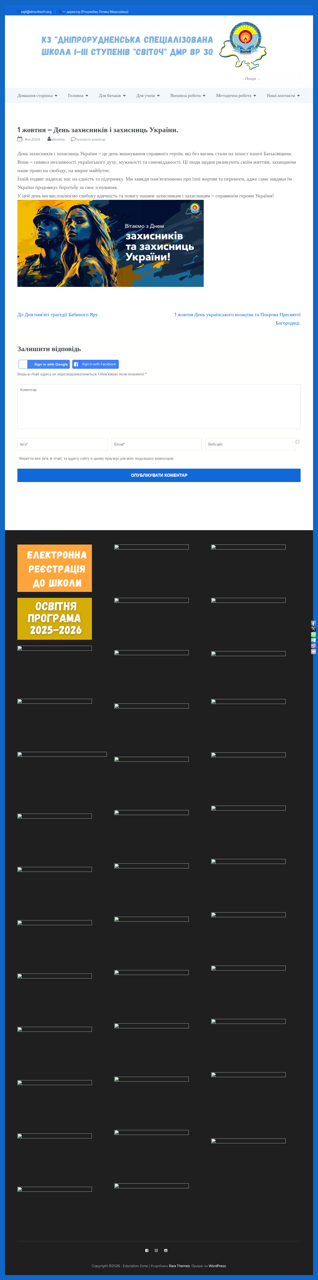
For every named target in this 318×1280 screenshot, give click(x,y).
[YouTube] (165, 1250)
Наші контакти (281, 95)
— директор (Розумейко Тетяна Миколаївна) (95, 12)
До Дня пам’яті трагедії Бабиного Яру (57, 314)
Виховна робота (185, 95)
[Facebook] (146, 1250)
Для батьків (110, 95)
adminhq (58, 139)
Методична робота (233, 95)
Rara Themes (179, 1266)
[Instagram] (156, 1250)
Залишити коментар (90, 139)
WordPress (217, 1266)
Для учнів (145, 95)
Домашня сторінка (35, 95)
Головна (75, 95)
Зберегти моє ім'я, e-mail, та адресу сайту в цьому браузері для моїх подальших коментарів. (96, 458)
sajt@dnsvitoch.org (36, 12)
